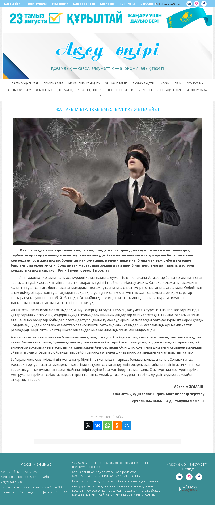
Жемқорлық (44, 90)
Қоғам (165, 83)
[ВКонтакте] (97, 425)
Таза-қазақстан (144, 83)
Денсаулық (65, 90)
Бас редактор (84, 4)
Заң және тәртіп (116, 83)
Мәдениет (145, 90)
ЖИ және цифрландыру (84, 83)
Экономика (195, 83)
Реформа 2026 (53, 83)
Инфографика (197, 90)
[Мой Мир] (126, 425)
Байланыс (148, 4)
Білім (178, 83)
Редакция (60, 4)
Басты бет (12, 4)
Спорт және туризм (119, 90)
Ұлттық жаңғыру (19, 90)
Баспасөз (107, 4)
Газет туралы (36, 4)
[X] (88, 425)
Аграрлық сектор (89, 90)
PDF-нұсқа (127, 4)
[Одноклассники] (117, 425)
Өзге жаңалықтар (169, 90)
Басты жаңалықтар (25, 83)
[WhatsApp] (107, 425)
